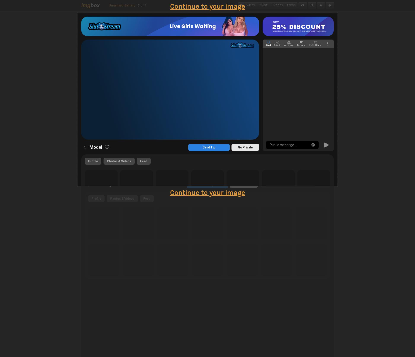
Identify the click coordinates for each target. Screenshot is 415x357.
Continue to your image (207, 6)
